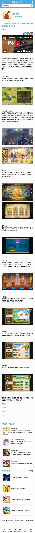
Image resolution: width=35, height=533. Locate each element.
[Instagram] (31, 33)
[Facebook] (25, 33)
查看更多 (31, 471)
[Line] (28, 33)
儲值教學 (18, 16)
